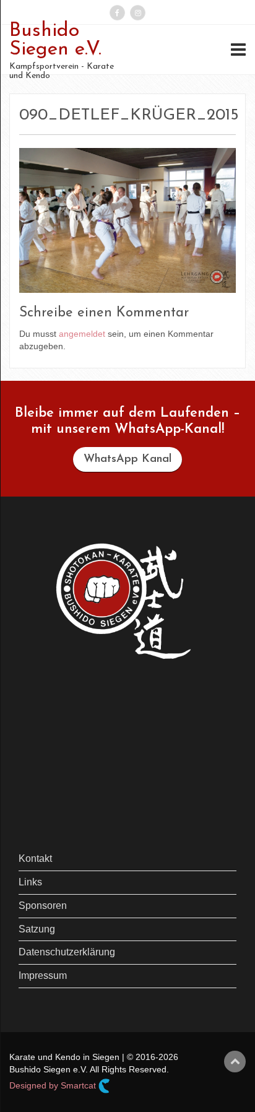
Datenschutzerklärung (67, 952)
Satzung (37, 929)
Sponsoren (43, 905)
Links (30, 882)
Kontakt (35, 858)
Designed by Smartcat (53, 1085)
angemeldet (82, 334)
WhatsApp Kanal (127, 459)
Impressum (43, 975)
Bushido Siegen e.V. (55, 40)
